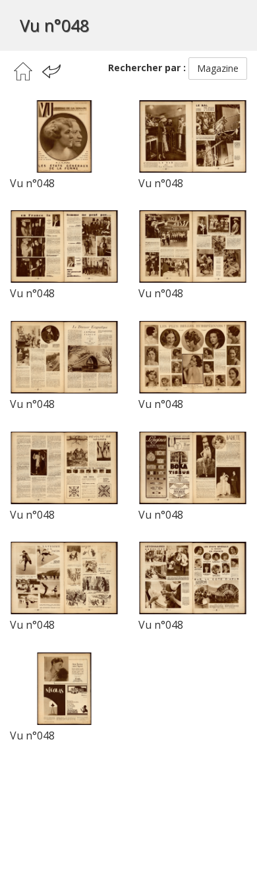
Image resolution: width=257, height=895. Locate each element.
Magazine (218, 68)
